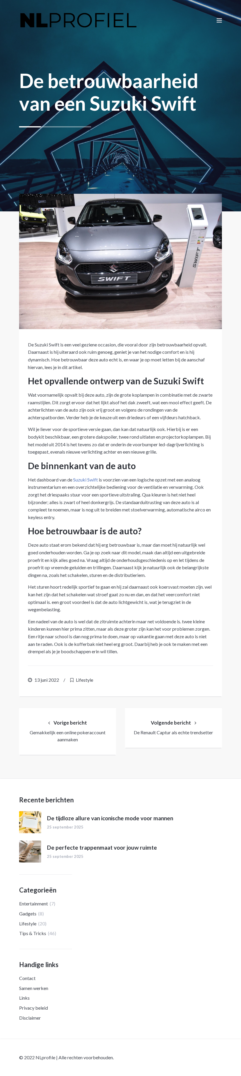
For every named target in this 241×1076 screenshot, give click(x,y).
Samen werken (33, 988)
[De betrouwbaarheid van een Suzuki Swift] (120, 261)
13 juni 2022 (46, 680)
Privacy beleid (33, 1008)
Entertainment (33, 903)
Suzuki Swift (85, 479)
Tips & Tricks (32, 933)
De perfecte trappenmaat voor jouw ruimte (102, 847)
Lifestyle (84, 680)
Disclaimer (30, 1018)
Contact (27, 978)
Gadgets (27, 913)
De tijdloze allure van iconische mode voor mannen (110, 818)
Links (24, 998)
